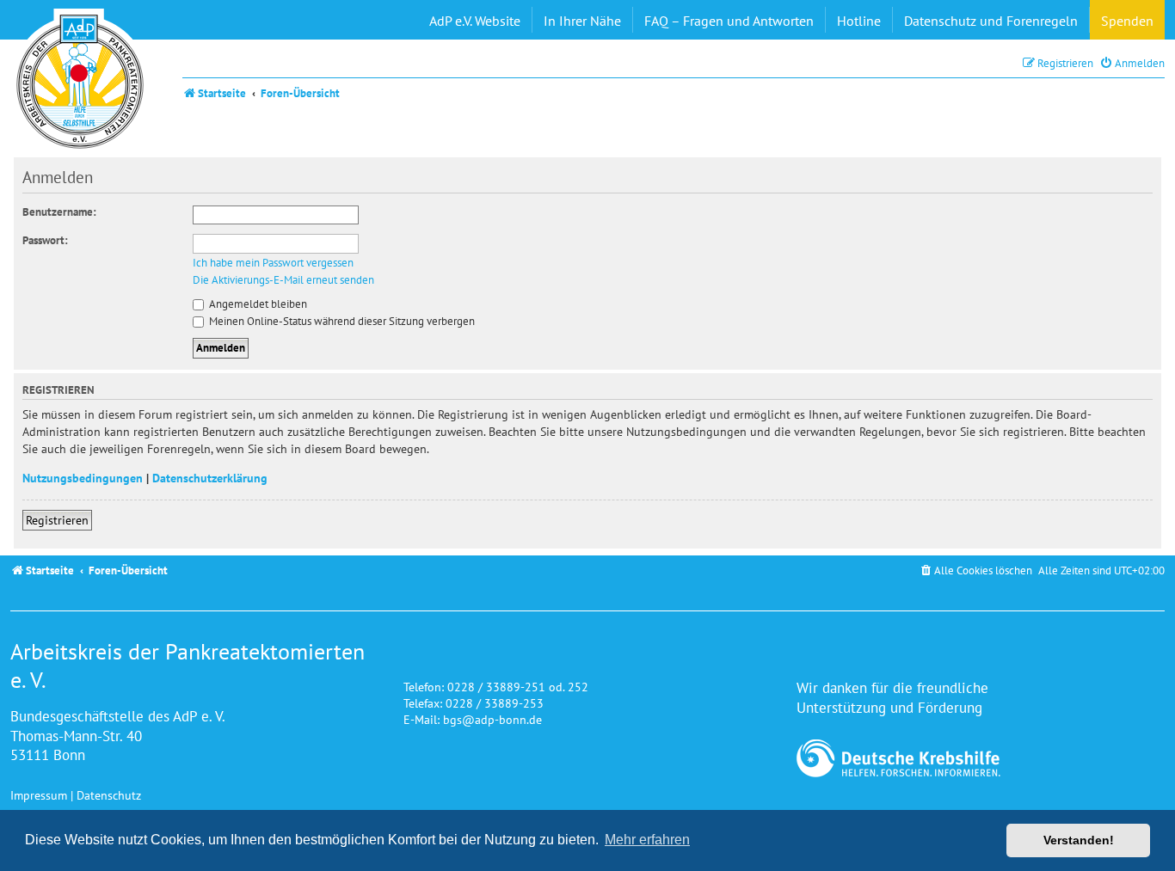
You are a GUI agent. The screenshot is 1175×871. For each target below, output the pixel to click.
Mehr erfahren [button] (647, 839)
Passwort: (45, 240)
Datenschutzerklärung (210, 477)
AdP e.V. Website (474, 20)
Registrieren (57, 520)
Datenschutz (109, 795)
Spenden (1127, 20)
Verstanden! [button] (1078, 840)
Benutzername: (59, 212)
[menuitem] (1132, 63)
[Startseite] (80, 82)
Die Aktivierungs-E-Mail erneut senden (283, 280)
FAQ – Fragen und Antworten (729, 20)
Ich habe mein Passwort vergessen (273, 263)
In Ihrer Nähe (582, 20)
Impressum (38, 795)
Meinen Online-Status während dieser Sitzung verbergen (340, 321)
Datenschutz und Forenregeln (991, 20)
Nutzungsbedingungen (82, 477)
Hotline (859, 20)
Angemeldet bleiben (256, 304)
